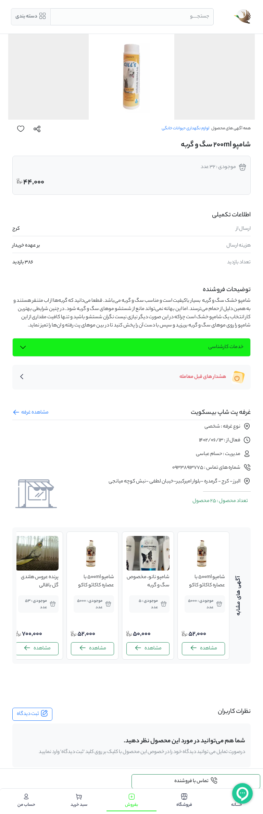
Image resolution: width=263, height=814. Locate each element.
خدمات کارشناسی (225, 347)
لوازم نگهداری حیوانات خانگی (185, 128)
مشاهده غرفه (35, 413)
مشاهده (208, 649)
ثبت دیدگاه (28, 714)
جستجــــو (199, 17)
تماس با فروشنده (191, 781)
